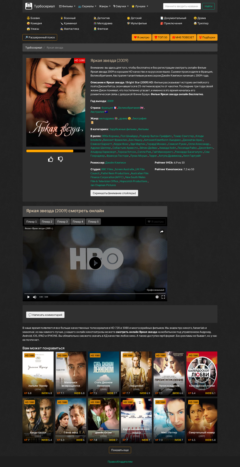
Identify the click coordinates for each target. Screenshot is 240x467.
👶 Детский (134, 18)
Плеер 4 (78, 221)
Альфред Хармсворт (103, 151)
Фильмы (143, 129)
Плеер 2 (47, 221)
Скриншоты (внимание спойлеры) (114, 193)
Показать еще (120, 450)
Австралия (97, 111)
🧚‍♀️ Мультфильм (137, 23)
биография (139, 118)
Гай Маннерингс (163, 151)
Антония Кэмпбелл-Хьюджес (163, 139)
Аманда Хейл (167, 147)
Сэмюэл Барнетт (101, 143)
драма (123, 118)
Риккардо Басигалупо (189, 151)
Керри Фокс (121, 143)
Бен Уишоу (136, 139)
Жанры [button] (104, 6)
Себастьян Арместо (125, 147)
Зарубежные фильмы (123, 129)
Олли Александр (199, 143)
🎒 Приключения (171, 23)
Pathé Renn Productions (115, 173)
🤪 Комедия (34, 23)
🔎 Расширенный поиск (40, 37)
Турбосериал (44, 6)
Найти (208, 6)
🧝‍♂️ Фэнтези (100, 28)
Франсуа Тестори (117, 155)
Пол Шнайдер (129, 135)
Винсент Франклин (115, 139)
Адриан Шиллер (100, 147)
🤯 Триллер (201, 23)
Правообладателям (120, 461)
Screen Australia (125, 169)
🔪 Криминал (68, 23)
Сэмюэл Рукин (177, 143)
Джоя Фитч (206, 147)
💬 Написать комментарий (45, 314)
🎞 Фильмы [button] (66, 6)
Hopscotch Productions (134, 181)
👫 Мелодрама (102, 23)
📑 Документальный (172, 18)
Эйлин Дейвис (149, 147)
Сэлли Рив (144, 151)
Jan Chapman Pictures (103, 185)
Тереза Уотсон (127, 151)
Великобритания (129, 107)
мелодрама (106, 118)
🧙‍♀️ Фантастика (69, 28)
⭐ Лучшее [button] (138, 6)
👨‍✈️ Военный (68, 18)
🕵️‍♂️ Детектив (101, 18)
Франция (107, 107)
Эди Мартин (138, 143)
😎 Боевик (33, 18)
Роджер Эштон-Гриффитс (156, 135)
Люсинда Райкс (187, 147)
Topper (153, 155)
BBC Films (107, 169)
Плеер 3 (62, 221)
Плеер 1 (31, 221)
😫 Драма (200, 18)
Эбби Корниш (110, 135)
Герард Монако (157, 143)
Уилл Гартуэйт (192, 155)
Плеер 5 (93, 221)
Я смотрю (157, 221)
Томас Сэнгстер (183, 135)
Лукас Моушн (139, 155)
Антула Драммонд (170, 155)
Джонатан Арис (193, 139)
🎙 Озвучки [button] (120, 6)
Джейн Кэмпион (115, 162)
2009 (110, 101)
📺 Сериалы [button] (86, 6)
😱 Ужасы (33, 28)
